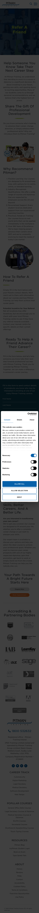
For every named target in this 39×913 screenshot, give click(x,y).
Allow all (19, 484)
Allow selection (19, 490)
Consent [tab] (7, 420)
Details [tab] (19, 420)
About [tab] (32, 420)
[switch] (34, 461)
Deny (19, 497)
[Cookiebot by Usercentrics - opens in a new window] (28, 414)
